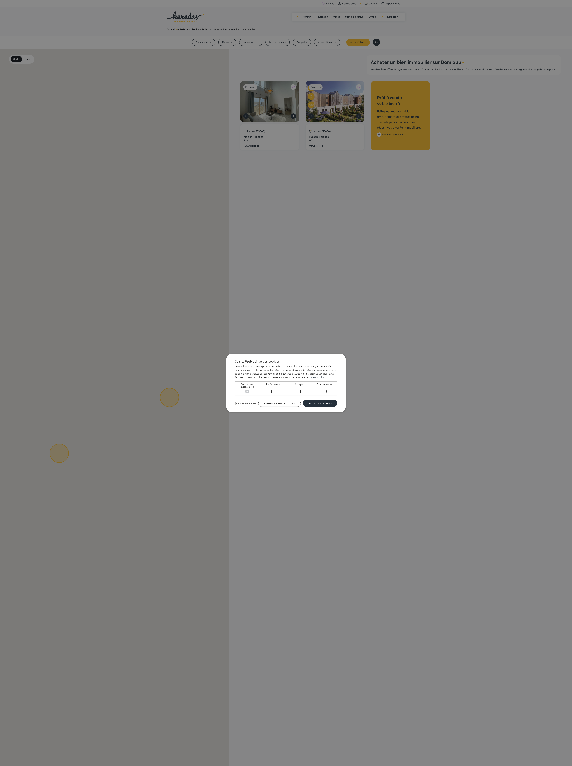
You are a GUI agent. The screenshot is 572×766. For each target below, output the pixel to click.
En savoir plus (317, 377)
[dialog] (286, 383)
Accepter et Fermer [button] (320, 403)
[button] (245, 403)
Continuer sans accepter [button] (279, 403)
